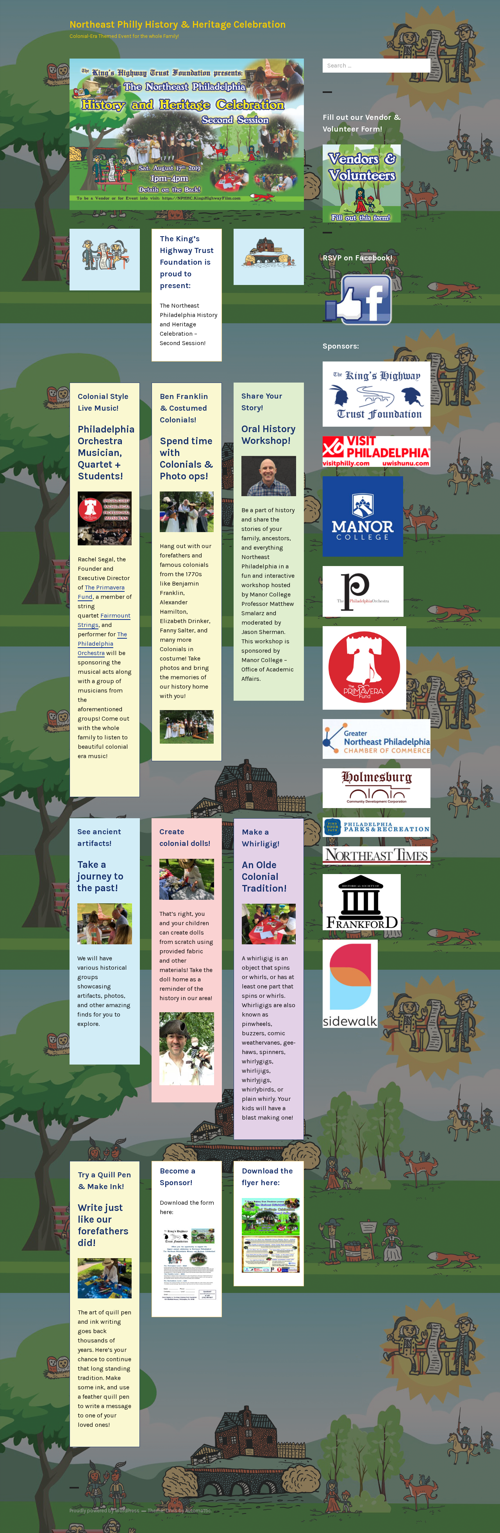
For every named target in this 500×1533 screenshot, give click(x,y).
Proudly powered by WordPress (104, 1510)
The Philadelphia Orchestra (102, 643)
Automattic (198, 1510)
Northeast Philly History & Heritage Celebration (178, 24)
